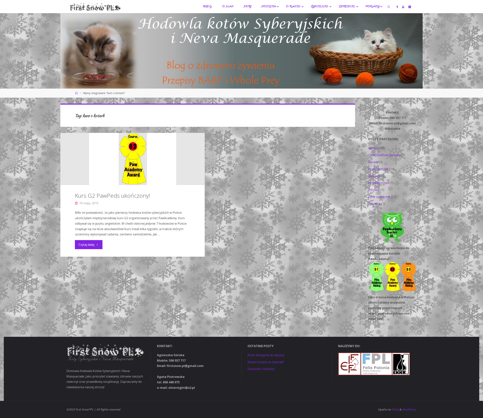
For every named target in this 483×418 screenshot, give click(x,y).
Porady (373, 162)
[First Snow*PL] (95, 7)
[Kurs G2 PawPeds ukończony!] (132, 159)
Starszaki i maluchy (261, 369)
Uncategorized (378, 183)
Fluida (395, 409)
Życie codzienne (379, 197)
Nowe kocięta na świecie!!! (266, 362)
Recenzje (374, 176)
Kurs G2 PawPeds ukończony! (112, 195)
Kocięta (373, 148)
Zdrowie (374, 190)
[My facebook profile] (397, 7)
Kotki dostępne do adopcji (266, 355)
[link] (389, 6)
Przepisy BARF (378, 169)
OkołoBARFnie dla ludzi (384, 155)
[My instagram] (409, 7)
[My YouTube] (403, 7)
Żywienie (374, 204)
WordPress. (409, 409)
